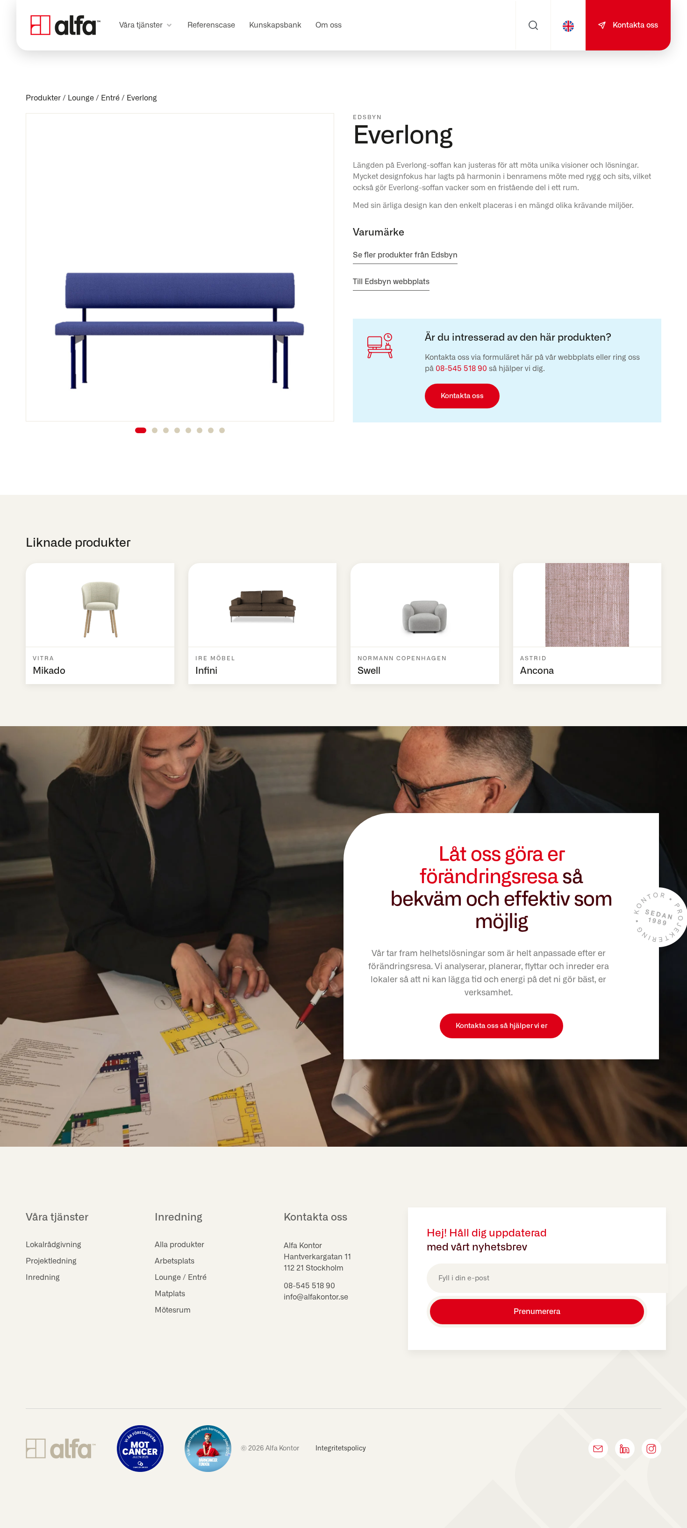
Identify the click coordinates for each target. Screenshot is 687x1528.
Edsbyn (367, 117)
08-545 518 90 (461, 368)
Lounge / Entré (94, 98)
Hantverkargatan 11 (317, 1257)
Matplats (170, 1294)
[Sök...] (533, 25)
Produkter (43, 98)
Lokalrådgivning (53, 1245)
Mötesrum (173, 1310)
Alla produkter (179, 1245)
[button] (146, 25)
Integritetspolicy (340, 1448)
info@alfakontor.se (316, 1297)
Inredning (43, 1277)
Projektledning (51, 1261)
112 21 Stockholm (314, 1268)
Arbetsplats (174, 1261)
